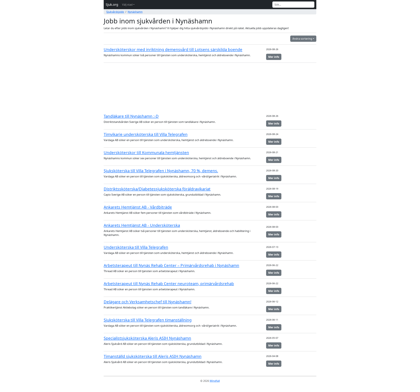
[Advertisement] (210, 88)
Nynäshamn (135, 12)
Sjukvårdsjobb (115, 12)
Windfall (215, 381)
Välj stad (127, 4)
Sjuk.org (112, 4)
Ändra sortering (302, 38)
